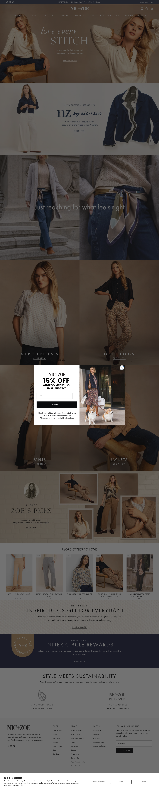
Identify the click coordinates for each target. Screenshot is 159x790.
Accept (121, 782)
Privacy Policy (19, 785)
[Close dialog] (122, 368)
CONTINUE (57, 404)
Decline (143, 782)
